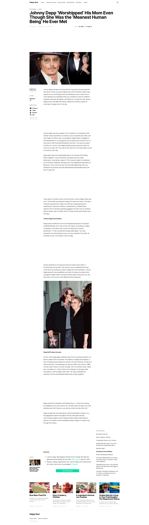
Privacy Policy (33, 518)
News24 (75, 464)
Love (39, 9)
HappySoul (32, 98)
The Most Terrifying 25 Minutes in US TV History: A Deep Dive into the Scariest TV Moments (107, 473)
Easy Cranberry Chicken (103, 437)
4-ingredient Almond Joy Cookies (106, 440)
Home (42, 2)
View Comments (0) (67, 470)
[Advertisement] (74, 39)
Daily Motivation (71, 2)
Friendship (78, 2)
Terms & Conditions (43, 518)
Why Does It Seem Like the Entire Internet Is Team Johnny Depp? (34, 469)
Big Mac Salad (100, 448)
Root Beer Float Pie (102, 434)
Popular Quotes (61, 2)
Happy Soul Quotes (51, 2)
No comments (41, 26)
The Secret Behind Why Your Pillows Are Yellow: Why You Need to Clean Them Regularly (106, 459)
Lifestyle (102, 492)
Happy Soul (33, 2)
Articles (85, 2)
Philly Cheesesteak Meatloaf (104, 454)
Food (31, 492)
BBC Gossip (76, 459)
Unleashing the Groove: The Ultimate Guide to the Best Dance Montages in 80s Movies (107, 466)
